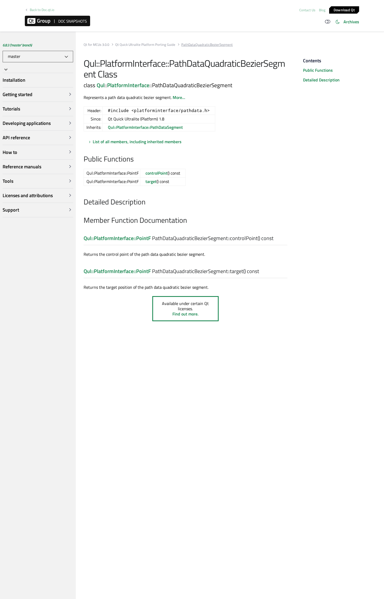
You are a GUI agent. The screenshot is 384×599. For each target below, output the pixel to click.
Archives (351, 22)
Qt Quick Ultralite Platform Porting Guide (145, 44)
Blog (322, 10)
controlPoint (156, 173)
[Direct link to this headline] (136, 159)
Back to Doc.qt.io (42, 10)
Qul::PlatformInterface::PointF (117, 238)
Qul (100, 85)
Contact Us (307, 10)
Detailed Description (321, 80)
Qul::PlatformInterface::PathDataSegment (145, 127)
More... (179, 97)
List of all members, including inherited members (137, 141)
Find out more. (185, 314)
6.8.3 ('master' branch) (17, 45)
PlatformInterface (128, 85)
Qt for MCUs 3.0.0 (96, 44)
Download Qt (344, 9)
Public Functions (318, 70)
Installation (14, 80)
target (151, 181)
